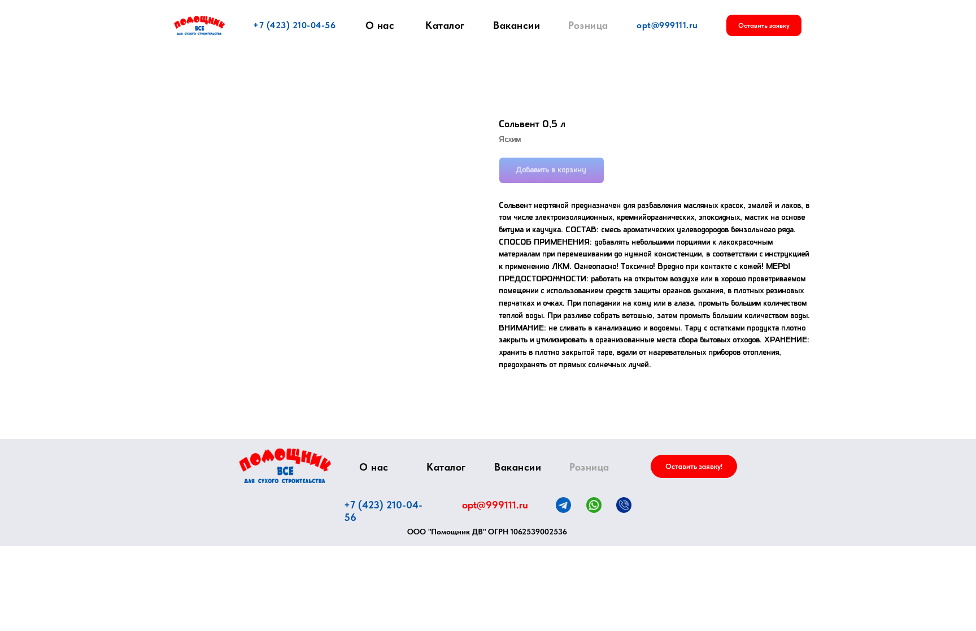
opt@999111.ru (667, 25)
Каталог (445, 25)
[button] (763, 25)
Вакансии (516, 25)
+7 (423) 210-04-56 (294, 25)
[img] (285, 466)
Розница (588, 25)
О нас (380, 25)
